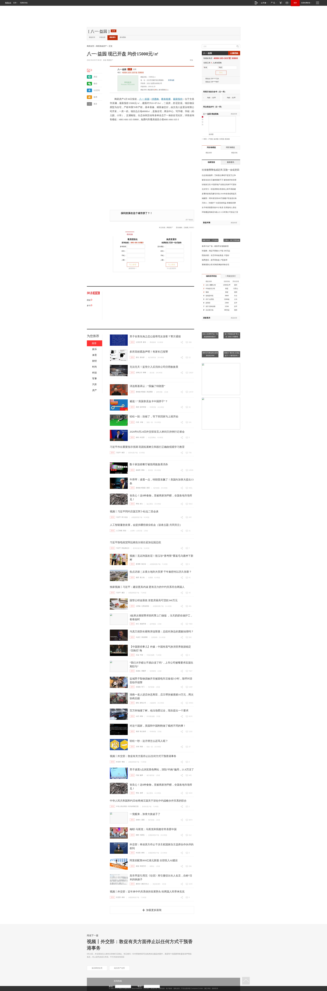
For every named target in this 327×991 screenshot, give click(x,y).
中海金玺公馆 (210, 288)
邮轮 (137, 703)
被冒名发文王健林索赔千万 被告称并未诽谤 (219, 180)
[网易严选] (273, 2)
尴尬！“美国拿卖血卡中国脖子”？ (149, 401)
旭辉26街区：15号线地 (210, 240)
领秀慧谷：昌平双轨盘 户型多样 (214, 260)
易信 (95, 77)
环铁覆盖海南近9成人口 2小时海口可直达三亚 (220, 212)
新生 (137, 357)
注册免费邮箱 (305, 3)
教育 (123, 452)
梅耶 (137, 835)
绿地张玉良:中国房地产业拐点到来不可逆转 (219, 185)
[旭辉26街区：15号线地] (210, 228)
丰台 (235, 296)
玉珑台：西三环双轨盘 (232, 240)
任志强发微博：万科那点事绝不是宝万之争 (219, 175)
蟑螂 (144, 372)
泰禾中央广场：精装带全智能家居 (215, 246)
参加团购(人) (163, 90)
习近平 (118, 452)
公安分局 (139, 342)
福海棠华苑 (209, 296)
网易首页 (8, 3)
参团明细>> (133, 268)
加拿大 (138, 820)
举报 (191, 60)
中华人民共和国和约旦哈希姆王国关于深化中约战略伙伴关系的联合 (148, 800)
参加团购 (123, 37)
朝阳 (235, 292)
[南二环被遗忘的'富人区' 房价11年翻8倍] (232, 322)
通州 (235, 285)
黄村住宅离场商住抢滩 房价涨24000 (210, 354)
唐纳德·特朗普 (141, 392)
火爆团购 (234, 53)
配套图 (227, 139)
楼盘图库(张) (153, 90)
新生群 (142, 357)
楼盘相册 (166, 99)
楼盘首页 (92, 37)
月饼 (137, 747)
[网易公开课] (264, 2)
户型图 (210, 139)
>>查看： (205, 139)
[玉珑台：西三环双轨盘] (232, 228)
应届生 (138, 671)
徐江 (137, 624)
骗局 (141, 775)
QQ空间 (97, 90)
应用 (14, 3)
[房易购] (119, 233)
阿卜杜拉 (125, 517)
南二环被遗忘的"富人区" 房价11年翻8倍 (232, 335)
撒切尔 (138, 884)
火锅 (141, 422)
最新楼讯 (112, 37)
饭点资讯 (150, 504)
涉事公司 (139, 372)
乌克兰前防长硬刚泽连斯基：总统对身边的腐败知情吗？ (162, 631)
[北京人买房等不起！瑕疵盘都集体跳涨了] (210, 322)
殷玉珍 (143, 564)
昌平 (235, 303)
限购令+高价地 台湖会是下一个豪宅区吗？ (231, 354)
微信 (95, 84)
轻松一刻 (150, 422)
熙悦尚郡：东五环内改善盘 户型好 (215, 255)
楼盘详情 (144, 90)
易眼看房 (206, 318)
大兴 (235, 299)
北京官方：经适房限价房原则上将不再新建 (219, 189)
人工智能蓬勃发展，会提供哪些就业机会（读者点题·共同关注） (146, 524)
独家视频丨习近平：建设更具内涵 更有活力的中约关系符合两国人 (147, 587)
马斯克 (142, 835)
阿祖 (141, 747)
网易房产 (110, 60)
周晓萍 (143, 671)
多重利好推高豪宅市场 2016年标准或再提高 (219, 194)
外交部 (142, 437)
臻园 (207, 292)
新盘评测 (206, 223)
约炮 (137, 775)
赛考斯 (138, 564)
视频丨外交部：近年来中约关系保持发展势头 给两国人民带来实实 (147, 891)
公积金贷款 (145, 606)
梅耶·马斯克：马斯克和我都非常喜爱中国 (153, 829)
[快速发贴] (89, 70)
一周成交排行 (230, 276)
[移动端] (256, 2)
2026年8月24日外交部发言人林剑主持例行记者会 (157, 431)
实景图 (221, 139)
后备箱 (138, 687)
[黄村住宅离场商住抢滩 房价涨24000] (210, 341)
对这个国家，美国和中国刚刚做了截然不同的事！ (158, 725)
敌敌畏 (138, 470)
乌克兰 (138, 637)
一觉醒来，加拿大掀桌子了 (145, 814)
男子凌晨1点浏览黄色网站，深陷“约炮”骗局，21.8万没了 (162, 769)
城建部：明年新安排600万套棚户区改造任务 (219, 198)
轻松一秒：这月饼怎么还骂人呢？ (149, 740)
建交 (123, 593)
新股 (137, 866)
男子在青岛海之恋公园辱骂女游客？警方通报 (155, 336)
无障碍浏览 (24, 3)
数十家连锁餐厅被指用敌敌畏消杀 (149, 464)
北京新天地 (209, 310)
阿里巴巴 (143, 866)
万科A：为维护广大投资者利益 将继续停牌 (219, 203)
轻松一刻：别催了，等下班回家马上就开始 (154, 416)
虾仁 (141, 504)
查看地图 (171, 80)
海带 (141, 793)
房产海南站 (189, 220)
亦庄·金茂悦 (210, 299)
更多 (95, 104)
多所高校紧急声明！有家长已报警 (149, 351)
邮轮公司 (143, 703)
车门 (142, 687)
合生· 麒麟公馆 (211, 285)
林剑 (137, 437)
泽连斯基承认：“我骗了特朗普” (147, 386)
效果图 (211, 134)
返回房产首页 (119, 968)
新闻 (132, 342)
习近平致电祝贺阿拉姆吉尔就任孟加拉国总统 (135, 542)
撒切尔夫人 (145, 884)
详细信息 (102, 37)
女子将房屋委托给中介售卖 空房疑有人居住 (219, 207)
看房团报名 (132, 239)
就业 (124, 531)
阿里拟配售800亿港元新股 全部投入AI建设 (154, 860)
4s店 (137, 716)
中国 (141, 655)
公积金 (138, 606)
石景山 (235, 288)
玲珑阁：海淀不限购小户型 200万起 (216, 251)
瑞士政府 (143, 731)
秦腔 (137, 577)
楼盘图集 (211, 114)
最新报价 (178, 99)
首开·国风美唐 (210, 306)
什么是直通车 (171, 268)
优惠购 (155, 99)
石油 (137, 655)
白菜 (137, 422)
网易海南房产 (101, 46)
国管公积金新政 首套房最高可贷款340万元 (154, 600)
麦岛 (144, 342)
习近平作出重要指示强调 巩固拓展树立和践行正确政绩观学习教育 (147, 446)
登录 (295, 3)
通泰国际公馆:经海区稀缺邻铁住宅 (215, 265)
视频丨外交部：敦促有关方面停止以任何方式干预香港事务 (143, 756)
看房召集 (130, 234)
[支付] (281, 2)
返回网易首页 (97, 968)
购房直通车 (171, 239)
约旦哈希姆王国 (133, 806)
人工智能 (119, 531)
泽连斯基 (150, 392)
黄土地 (142, 577)
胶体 (142, 470)
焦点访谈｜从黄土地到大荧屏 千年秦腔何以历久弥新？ (161, 571)
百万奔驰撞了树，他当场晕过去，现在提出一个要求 (159, 710)
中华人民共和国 (121, 806)
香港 (123, 762)
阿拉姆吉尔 (125, 548)
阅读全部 (234, 114)
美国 (137, 407)
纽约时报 (143, 407)
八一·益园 (122, 69)
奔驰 (141, 716)
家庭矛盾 (143, 624)
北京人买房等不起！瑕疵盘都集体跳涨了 (210, 335)
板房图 (216, 139)
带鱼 (137, 504)
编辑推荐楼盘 (211, 276)
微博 (95, 97)
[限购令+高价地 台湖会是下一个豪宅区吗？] (232, 341)
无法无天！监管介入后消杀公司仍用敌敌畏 (154, 366)
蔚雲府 (208, 303)
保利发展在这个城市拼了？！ (136, 213)
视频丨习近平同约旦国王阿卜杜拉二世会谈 (134, 511)
